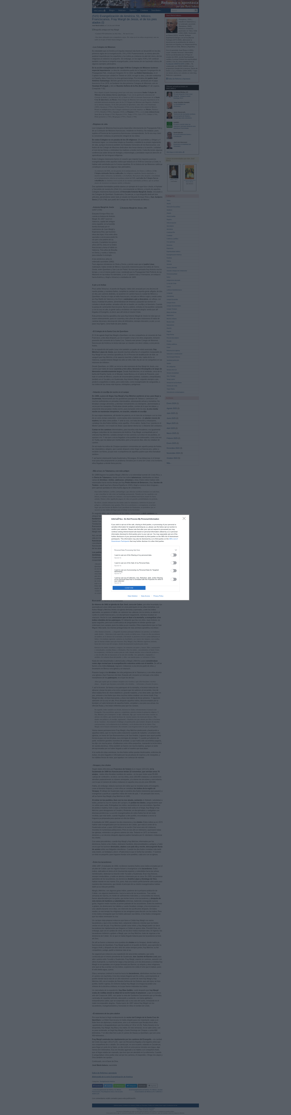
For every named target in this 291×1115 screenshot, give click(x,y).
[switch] (174, 555)
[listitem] (145, 550)
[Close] (185, 519)
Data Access (145, 596)
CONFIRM (129, 588)
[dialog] (145, 557)
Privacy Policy (158, 596)
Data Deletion (133, 596)
